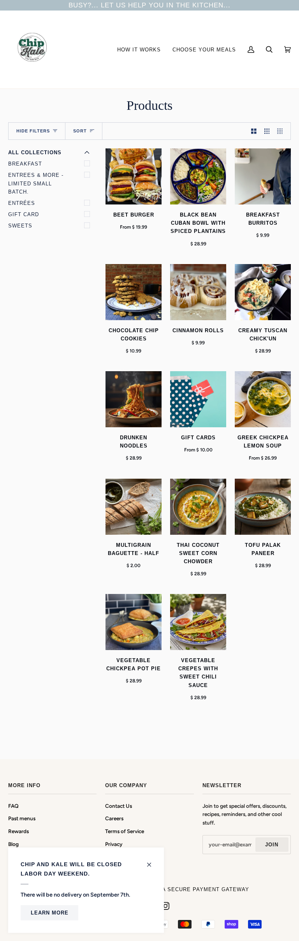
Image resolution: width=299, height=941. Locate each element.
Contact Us (118, 806)
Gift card (23, 214)
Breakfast (25, 164)
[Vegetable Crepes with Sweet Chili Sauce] (198, 622)
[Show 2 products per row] (253, 131)
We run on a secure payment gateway (188, 889)
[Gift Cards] (198, 399)
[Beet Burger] (134, 176)
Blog (13, 844)
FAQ (13, 806)
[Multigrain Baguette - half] (134, 507)
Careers (114, 818)
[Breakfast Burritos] (263, 176)
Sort (80, 131)
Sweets (20, 226)
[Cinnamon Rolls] (198, 292)
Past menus (21, 818)
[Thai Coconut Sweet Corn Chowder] (198, 507)
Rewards (18, 831)
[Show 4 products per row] (281, 131)
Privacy (114, 844)
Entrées (21, 203)
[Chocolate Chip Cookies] (134, 292)
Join (271, 845)
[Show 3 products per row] (267, 131)
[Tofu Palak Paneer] (263, 507)
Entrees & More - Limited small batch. (35, 183)
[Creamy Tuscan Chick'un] (263, 292)
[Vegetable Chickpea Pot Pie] (134, 622)
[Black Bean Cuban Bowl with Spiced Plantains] (198, 176)
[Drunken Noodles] (134, 399)
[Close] (152, 861)
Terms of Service (124, 831)
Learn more (50, 913)
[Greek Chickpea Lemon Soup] (263, 399)
